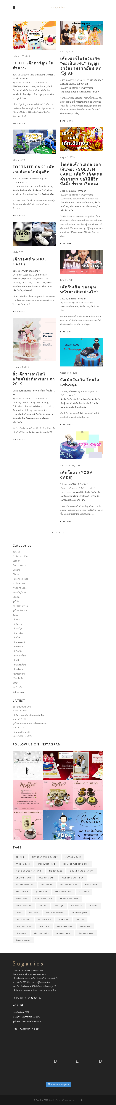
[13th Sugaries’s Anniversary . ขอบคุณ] (47, 1070)
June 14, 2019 (66, 280)
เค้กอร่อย (80, 919)
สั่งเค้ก (78, 202)
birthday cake (19, 402)
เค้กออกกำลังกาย (68, 499)
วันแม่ (15, 615)
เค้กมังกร (94, 906)
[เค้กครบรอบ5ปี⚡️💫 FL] (47, 1047)
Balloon (16, 560)
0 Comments (39, 82)
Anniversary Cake (76, 79)
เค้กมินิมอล (18, 646)
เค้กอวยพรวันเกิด (77, 206)
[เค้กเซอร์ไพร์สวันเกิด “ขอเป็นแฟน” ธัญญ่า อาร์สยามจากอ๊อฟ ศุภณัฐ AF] (81, 33)
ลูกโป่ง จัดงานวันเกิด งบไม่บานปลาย (30, 723)
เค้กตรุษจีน (18, 633)
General (16, 390)
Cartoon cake (27, 74)
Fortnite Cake (31, 186)
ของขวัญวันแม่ (19, 592)
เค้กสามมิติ (63, 919)
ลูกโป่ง (16, 601)
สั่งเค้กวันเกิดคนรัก (81, 399)
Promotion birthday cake (25, 410)
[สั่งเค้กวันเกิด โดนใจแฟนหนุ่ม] (81, 352)
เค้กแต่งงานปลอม (86, 933)
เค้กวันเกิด (23, 78)
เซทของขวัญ (19, 673)
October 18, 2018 (68, 372)
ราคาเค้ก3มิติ (32, 286)
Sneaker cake (38, 282)
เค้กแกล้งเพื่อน (19, 664)
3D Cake (17, 86)
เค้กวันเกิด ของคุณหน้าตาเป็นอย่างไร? (79, 289)
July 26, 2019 (19, 159)
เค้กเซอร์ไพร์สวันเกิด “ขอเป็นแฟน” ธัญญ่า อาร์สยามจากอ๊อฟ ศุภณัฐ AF (81, 66)
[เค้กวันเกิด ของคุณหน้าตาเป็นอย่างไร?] (81, 262)
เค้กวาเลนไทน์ (38, 390)
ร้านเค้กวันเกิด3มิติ (69, 91)
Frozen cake (23, 864)
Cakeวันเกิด (66, 198)
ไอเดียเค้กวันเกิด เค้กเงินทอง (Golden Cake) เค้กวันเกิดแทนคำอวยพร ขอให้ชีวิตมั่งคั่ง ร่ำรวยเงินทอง (81, 174)
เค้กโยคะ (81, 499)
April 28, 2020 (66, 51)
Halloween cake (20, 578)
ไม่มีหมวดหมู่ (83, 83)
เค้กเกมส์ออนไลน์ (30, 194)
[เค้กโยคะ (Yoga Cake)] (81, 445)
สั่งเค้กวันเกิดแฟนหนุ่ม (76, 407)
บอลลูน (16, 596)
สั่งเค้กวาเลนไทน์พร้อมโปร (38, 418)
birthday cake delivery (37, 402)
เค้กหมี (16, 660)
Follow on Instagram (60, 1084)
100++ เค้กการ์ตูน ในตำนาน (33, 65)
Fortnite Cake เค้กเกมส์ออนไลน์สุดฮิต (34, 169)
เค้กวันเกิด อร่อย (23, 919)
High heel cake (29, 278)
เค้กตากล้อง (76, 906)
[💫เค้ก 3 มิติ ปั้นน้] (58, 825)
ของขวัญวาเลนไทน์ (24, 885)
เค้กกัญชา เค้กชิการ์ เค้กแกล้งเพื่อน (29, 715)
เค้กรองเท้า (28, 290)
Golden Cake (78, 198)
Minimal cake (19, 583)
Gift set (16, 574)
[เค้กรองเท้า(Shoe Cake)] (34, 234)
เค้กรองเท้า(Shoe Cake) (30, 261)
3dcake (16, 74)
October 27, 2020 (21, 56)
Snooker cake (24, 878)
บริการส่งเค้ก (46, 885)
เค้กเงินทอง (91, 206)
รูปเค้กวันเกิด (41, 892)
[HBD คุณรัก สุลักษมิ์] (92, 1070)
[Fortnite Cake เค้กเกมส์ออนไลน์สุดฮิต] (34, 142)
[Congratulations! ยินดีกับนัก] (69, 1047)
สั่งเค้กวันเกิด (85, 91)
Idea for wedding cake (76, 864)
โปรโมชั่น (17, 687)
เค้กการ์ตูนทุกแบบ (41, 94)
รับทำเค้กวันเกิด (92, 885)
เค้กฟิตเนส (84, 496)
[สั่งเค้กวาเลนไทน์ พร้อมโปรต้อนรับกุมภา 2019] (34, 339)
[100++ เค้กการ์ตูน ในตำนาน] (34, 35)
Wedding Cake (20, 587)
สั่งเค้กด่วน (41, 86)
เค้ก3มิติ (89, 79)
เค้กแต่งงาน (18, 669)
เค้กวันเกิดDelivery (55, 912)
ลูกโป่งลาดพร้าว (20, 605)
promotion (48, 406)
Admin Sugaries (23, 82)
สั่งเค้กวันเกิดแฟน (23, 906)
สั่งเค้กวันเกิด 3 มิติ (28, 90)
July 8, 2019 (18, 252)
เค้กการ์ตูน (40, 74)
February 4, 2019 (21, 367)
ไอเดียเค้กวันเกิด (46, 194)
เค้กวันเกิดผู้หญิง (79, 912)
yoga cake (65, 492)
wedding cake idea (72, 878)
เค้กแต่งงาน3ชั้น (41, 933)
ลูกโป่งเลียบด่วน (20, 610)
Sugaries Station (55, 1100)
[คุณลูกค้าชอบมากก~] (58, 765)
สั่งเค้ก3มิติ (84, 306)
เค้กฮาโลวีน (44, 926)
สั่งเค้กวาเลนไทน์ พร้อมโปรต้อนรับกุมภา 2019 (34, 378)
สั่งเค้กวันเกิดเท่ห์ (77, 403)
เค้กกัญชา (17, 624)
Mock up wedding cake (29, 871)
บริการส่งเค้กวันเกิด (70, 306)
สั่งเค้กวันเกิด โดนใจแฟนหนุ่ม (79, 382)
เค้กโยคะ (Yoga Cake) (76, 475)
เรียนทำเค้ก (18, 678)
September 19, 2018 (70, 465)
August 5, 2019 (67, 157)
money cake (92, 198)
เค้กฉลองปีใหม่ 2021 (22, 732)
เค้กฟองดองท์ (19, 642)
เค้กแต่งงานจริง (63, 933)
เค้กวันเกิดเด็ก (44, 919)
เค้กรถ (19, 912)
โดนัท (15, 682)
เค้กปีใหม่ (17, 637)
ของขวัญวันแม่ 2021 (22, 706)
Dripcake (17, 406)
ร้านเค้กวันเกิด (67, 202)
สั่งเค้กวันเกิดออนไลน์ (69, 899)
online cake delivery (32, 406)
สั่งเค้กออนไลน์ (39, 190)
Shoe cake (26, 282)
